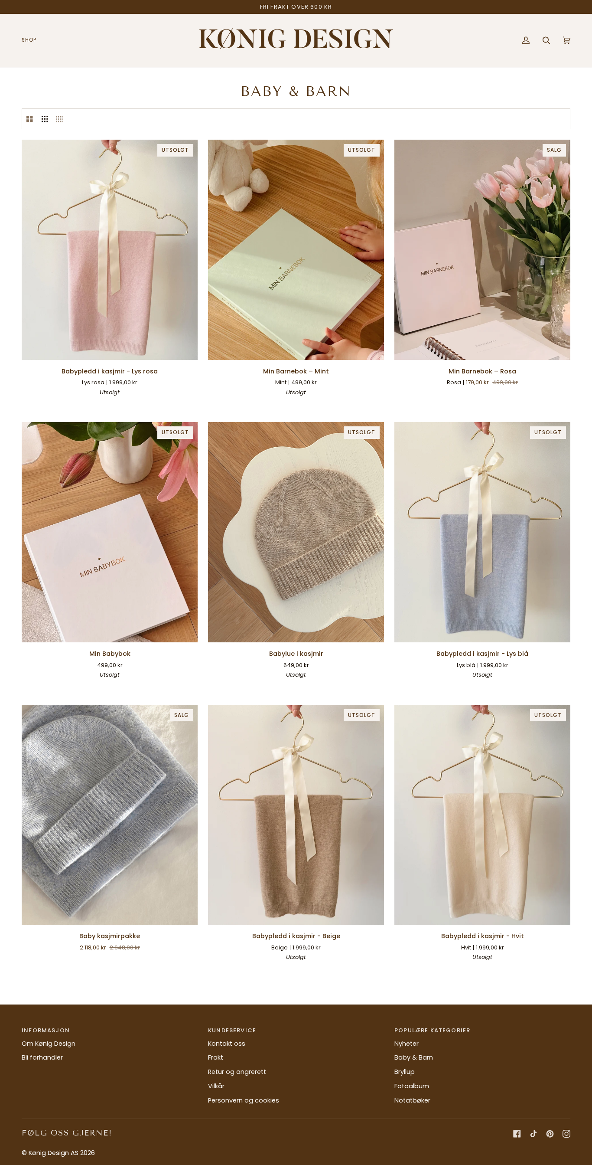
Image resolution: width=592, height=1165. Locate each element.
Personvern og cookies (243, 1100)
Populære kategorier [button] (432, 1030)
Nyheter (406, 1043)
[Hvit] (86, 405)
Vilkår (216, 1086)
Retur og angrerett (237, 1071)
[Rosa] (288, 405)
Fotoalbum (411, 1086)
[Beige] (101, 405)
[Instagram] (566, 1134)
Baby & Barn (413, 1057)
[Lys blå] (117, 405)
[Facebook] (517, 1134)
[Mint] (303, 405)
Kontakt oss (226, 1043)
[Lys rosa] (133, 405)
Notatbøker (412, 1100)
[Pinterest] (550, 1134)
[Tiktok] (533, 1134)
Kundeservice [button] (232, 1030)
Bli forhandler (42, 1057)
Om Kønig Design (48, 1043)
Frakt (215, 1057)
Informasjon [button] (46, 1030)
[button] (32, 40)
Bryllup (404, 1071)
